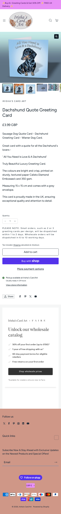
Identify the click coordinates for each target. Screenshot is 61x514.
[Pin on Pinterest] (25, 296)
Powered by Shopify (41, 507)
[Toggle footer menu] (56, 437)
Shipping (16, 245)
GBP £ (29, 485)
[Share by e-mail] (35, 296)
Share (10, 296)
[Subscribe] (55, 462)
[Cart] (57, 20)
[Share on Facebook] (20, 296)
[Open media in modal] (56, 36)
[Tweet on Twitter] (30, 296)
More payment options (30, 269)
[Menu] (4, 20)
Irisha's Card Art (25, 507)
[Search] (50, 20)
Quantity (5, 216)
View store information (16, 285)
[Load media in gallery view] (7, 88)
